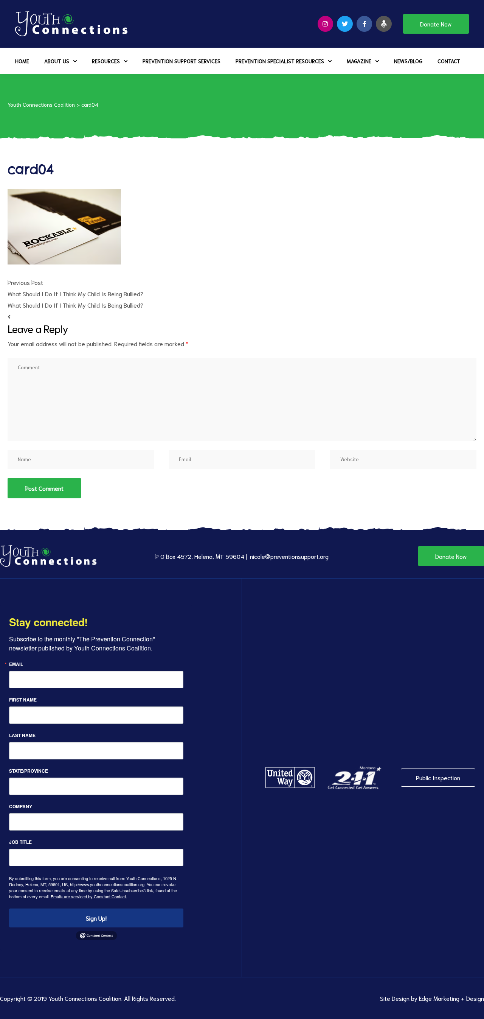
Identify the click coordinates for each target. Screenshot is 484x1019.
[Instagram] (326, 24)
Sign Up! (96, 918)
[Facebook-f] (364, 24)
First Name (23, 699)
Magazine (359, 61)
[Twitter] (345, 24)
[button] (436, 24)
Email (16, 664)
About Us (56, 61)
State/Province (28, 771)
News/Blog (408, 61)
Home (22, 61)
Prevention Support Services (181, 61)
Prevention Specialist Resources (280, 61)
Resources (106, 61)
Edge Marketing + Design (451, 998)
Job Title (20, 842)
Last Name (22, 735)
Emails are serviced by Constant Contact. (89, 896)
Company (20, 806)
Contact (448, 61)
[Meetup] (384, 24)
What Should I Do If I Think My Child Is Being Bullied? (75, 293)
